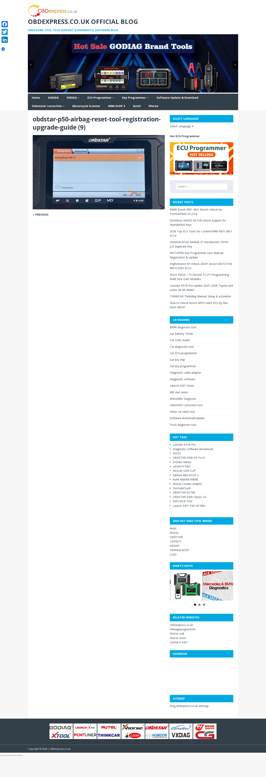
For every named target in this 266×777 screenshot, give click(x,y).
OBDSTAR (176, 537)
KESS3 (177, 453)
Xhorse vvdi (177, 633)
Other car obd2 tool (182, 412)
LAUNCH (175, 541)
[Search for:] (201, 186)
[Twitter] (5, 32)
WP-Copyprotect (18, 755)
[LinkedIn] (5, 40)
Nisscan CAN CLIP (184, 470)
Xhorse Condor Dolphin (187, 484)
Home (36, 97)
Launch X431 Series (182, 385)
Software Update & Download (177, 97)
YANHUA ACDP (179, 550)
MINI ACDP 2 (116, 106)
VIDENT (175, 546)
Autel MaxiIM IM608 (185, 479)
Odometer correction (47, 106)
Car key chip (177, 360)
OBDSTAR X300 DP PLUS (189, 457)
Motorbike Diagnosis (183, 398)
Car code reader (180, 340)
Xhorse (153, 106)
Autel (137, 106)
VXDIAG (72, 97)
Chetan (11, 755)
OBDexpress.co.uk (181, 625)
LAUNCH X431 (182, 466)
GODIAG (53, 97)
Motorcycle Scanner (86, 106)
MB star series (179, 392)
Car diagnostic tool (182, 347)
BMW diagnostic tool (183, 327)
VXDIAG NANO (182, 462)
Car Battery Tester (181, 333)
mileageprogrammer (183, 629)
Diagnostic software (182, 379)
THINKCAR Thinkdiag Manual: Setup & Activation (200, 296)
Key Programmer (134, 97)
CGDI (173, 554)
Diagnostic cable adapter (185, 372)
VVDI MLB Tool (182, 501)
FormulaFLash (182, 488)
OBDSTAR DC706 (184, 492)
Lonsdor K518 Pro (184, 444)
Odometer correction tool (186, 405)
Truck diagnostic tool (183, 425)
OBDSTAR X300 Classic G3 (189, 497)
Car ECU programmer (183, 353)
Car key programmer (183, 366)
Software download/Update (187, 418)
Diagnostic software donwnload (193, 449)
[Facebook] (5, 24)
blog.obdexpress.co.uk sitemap (189, 706)
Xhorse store (178, 638)
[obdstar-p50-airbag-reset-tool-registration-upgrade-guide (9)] (99, 207)
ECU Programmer (99, 97)
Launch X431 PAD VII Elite (189, 505)
